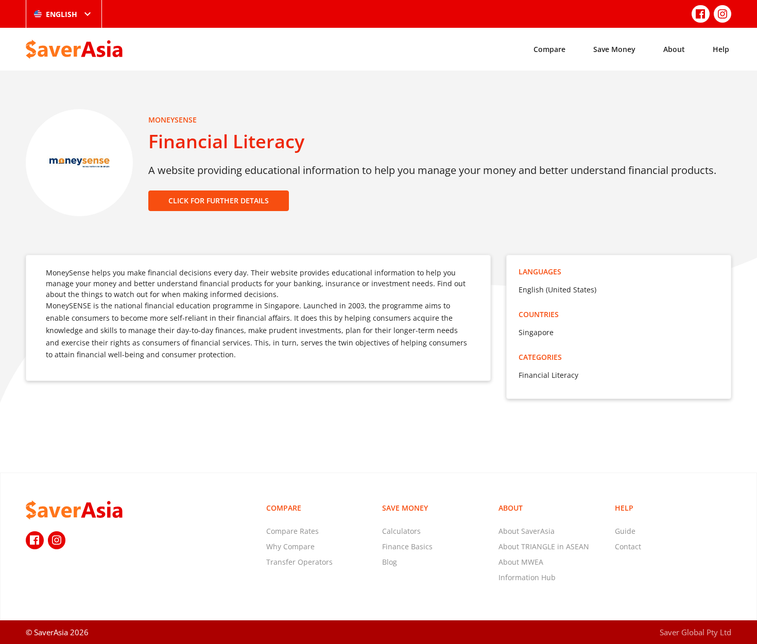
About (674, 49)
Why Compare (290, 546)
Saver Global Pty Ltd (695, 632)
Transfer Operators (299, 562)
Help (721, 49)
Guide (625, 531)
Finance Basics (407, 546)
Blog (389, 562)
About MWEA (520, 562)
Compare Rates (292, 531)
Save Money (614, 49)
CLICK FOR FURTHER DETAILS (218, 200)
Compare (549, 49)
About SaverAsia (526, 531)
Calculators (401, 531)
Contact (628, 546)
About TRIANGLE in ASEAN (543, 546)
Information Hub (527, 577)
